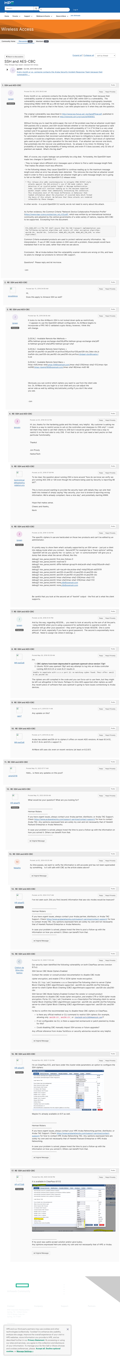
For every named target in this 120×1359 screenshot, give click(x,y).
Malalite (17, 868)
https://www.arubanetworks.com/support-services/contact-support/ (64, 819)
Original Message (38, 841)
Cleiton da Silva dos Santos (19, 970)
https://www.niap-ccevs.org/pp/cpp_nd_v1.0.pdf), (47, 214)
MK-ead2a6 (19, 663)
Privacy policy (39, 1323)
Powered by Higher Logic (87, 1354)
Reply (101, 92)
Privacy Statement (36, 1340)
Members (42, 41)
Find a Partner (93, 1310)
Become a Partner (95, 1313)
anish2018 (12, 776)
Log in (75, 10)
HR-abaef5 (15, 803)
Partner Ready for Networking (99, 1317)
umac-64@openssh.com (58, 364)
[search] (36, 8)
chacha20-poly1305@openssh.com (88, 1017)
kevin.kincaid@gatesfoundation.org (19, 482)
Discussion (25, 41)
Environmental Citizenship (44, 1320)
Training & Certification (69, 1317)
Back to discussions (15, 57)
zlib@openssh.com (69, 582)
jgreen (11, 99)
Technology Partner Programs (99, 1320)
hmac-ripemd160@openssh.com (48, 367)
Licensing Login (67, 1323)
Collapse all (89, 55)
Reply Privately (110, 92)
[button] (68, 1329)
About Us (37, 1310)
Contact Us (38, 1317)
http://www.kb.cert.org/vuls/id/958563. (77, 116)
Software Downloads (69, 1320)
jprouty (17, 427)
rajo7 (19, 716)
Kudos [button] (113, 85)
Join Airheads (75, 15)
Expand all (77, 55)
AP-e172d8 (19, 1184)
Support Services (67, 1310)
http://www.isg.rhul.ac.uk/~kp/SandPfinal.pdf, (82, 114)
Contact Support (67, 1313)
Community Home (8, 41)
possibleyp (13, 296)
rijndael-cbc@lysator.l (88, 354)
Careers (37, 1313)
